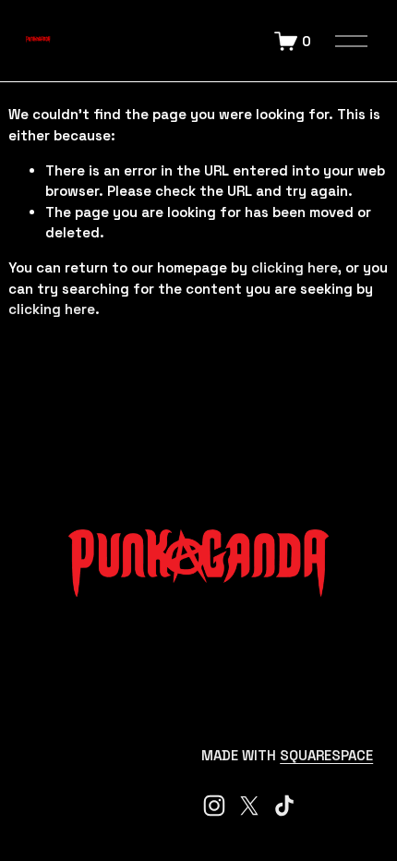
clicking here (294, 267)
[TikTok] (284, 805)
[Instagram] (214, 805)
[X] (249, 805)
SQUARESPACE (326, 755)
